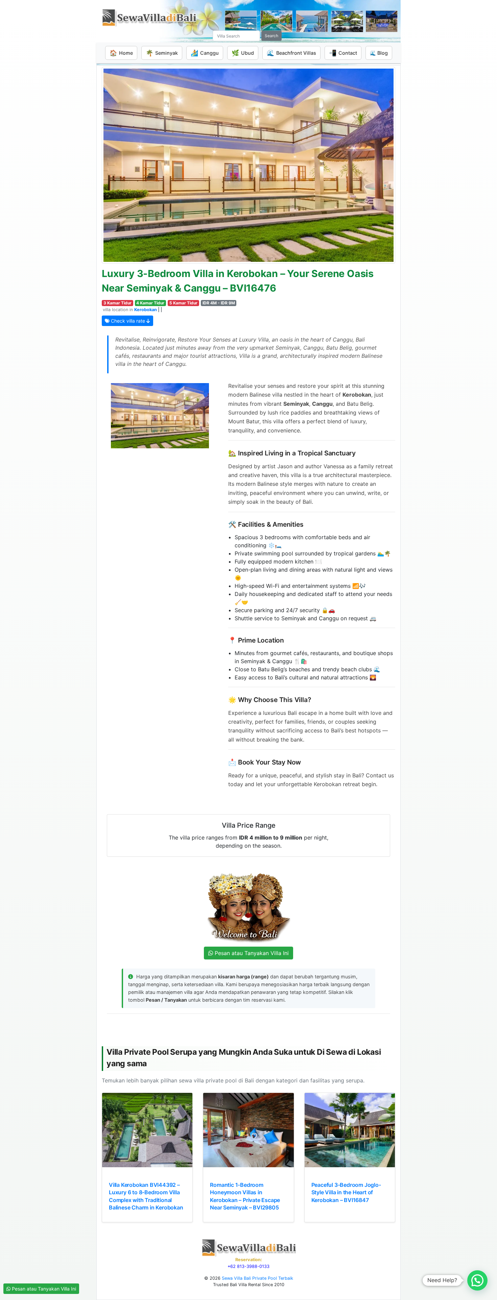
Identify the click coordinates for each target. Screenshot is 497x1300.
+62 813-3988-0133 (248, 1266)
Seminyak (162, 52)
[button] (477, 1280)
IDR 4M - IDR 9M (219, 302)
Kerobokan (145, 309)
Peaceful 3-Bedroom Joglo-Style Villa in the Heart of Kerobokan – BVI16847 (346, 1192)
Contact (343, 52)
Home (121, 52)
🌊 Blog (379, 53)
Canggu (205, 52)
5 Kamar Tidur (183, 302)
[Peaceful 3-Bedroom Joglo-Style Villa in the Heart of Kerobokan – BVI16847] (350, 1130)
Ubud (243, 52)
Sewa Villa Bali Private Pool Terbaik (257, 1278)
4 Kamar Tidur (150, 302)
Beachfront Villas (291, 52)
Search (271, 35)
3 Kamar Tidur (117, 302)
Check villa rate (128, 321)
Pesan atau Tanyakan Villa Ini (43, 1289)
